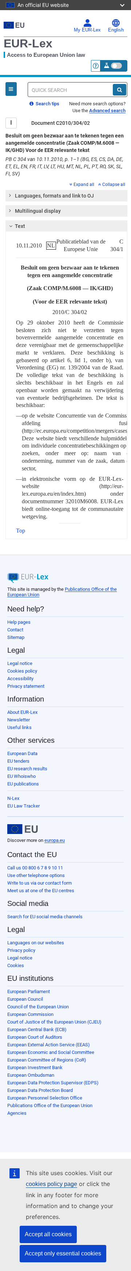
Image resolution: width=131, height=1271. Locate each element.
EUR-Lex (28, 43)
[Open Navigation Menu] (11, 89)
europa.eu (54, 840)
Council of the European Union (38, 1006)
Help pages (19, 622)
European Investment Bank (35, 1067)
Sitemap (15, 637)
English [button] (116, 30)
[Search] (119, 90)
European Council (25, 999)
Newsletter (18, 720)
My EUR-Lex (87, 30)
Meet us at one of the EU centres (40, 890)
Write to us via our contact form (39, 883)
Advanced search (107, 110)
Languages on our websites (35, 942)
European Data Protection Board (40, 1090)
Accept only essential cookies (63, 1253)
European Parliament (28, 991)
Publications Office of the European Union (49, 1105)
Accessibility (20, 678)
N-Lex (13, 798)
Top (20, 531)
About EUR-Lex (22, 712)
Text (20, 226)
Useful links (19, 727)
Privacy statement (25, 686)
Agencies (17, 1113)
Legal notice (19, 663)
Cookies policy (22, 671)
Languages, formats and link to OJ (54, 196)
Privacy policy (21, 950)
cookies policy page (51, 1184)
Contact (15, 629)
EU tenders (18, 761)
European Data (22, 753)
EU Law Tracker (23, 806)
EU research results (27, 768)
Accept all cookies (48, 1234)
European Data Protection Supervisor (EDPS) (53, 1082)
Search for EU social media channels (45, 916)
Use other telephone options (36, 875)
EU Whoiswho (21, 776)
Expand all (84, 184)
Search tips (47, 103)
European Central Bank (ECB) (37, 1029)
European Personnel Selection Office (44, 1098)
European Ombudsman (30, 1075)
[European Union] (22, 829)
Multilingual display (38, 211)
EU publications (23, 784)
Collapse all (113, 184)
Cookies (15, 965)
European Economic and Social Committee (50, 1052)
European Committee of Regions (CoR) (46, 1060)
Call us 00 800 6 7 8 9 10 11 (35, 867)
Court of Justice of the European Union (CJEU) (54, 1022)
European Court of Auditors (34, 1037)
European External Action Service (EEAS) (48, 1044)
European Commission (30, 1014)
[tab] (66, 195)
